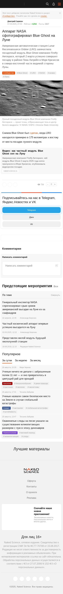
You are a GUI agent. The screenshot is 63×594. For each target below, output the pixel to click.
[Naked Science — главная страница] (15, 4)
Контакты (32, 486)
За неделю (21, 360)
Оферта (31, 481)
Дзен (31, 217)
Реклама (31, 498)
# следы (25, 436)
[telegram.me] (41, 578)
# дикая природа (41, 383)
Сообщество (8, 73)
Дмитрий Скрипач (15, 21)
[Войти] (59, 4)
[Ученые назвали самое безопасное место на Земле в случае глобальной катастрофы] (56, 399)
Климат (6, 408)
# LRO (32, 73)
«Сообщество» (8, 16)
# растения (8, 387)
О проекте (31, 492)
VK (31, 224)
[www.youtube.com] (28, 578)
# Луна (6, 77)
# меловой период (27, 433)
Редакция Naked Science (30, 347)
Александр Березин (28, 318)
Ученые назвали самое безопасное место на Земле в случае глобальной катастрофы (26, 400)
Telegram (31, 210)
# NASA (42, 73)
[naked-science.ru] (47, 578)
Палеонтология (9, 433)
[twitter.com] (15, 578)
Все (56, 286)
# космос (51, 73)
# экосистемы (33, 387)
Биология (7, 383)
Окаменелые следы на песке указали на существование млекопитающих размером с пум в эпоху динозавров (25, 424)
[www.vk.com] (21, 578)
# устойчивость (9, 412)
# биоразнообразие (22, 383)
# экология (20, 387)
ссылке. (44, 16)
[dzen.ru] (34, 578)
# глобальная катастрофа (36, 408)
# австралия (18, 408)
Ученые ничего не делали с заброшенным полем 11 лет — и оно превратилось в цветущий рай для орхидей (26, 375)
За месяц (35, 360)
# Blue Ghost (22, 73)
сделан (34, 133)
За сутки (7, 360)
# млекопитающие (11, 436)
